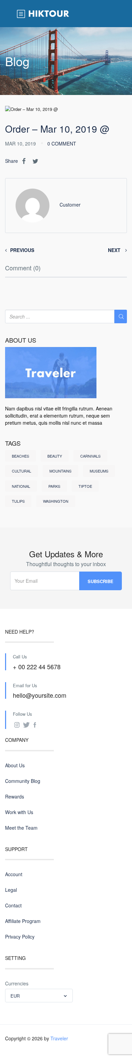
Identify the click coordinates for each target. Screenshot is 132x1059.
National (21, 486)
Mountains (60, 471)
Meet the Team (21, 827)
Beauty (54, 456)
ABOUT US (20, 340)
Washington (55, 501)
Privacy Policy (20, 936)
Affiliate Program (23, 921)
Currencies (16, 983)
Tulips (18, 501)
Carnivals (90, 456)
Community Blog (22, 780)
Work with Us (19, 812)
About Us (15, 765)
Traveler (59, 1038)
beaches (20, 456)
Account (13, 874)
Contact (13, 905)
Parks (54, 486)
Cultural (21, 471)
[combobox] (39, 995)
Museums (99, 471)
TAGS (13, 443)
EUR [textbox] (15, 996)
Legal (11, 889)
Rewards (14, 796)
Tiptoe (85, 486)
